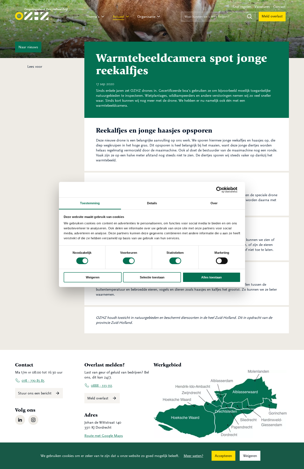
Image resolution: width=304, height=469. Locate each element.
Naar (28, 47)
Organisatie (146, 17)
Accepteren (223, 456)
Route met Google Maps (103, 436)
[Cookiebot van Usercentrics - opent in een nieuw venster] (222, 189)
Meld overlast (272, 16)
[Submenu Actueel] (127, 16)
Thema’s (92, 17)
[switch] (129, 260)
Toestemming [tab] (90, 203)
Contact (279, 7)
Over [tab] (214, 203)
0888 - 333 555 (101, 385)
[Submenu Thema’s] (102, 16)
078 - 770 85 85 (33, 380)
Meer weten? (193, 456)
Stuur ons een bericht (35, 393)
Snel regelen (242, 7)
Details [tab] (152, 203)
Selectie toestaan (152, 277)
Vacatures (262, 7)
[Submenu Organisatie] (158, 16)
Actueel (118, 17)
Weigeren (92, 277)
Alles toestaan (211, 277)
